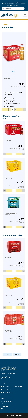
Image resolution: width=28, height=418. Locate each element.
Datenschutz (5, 404)
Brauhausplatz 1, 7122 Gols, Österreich (13, 386)
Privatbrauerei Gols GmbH (14, 415)
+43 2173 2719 (7, 389)
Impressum (5, 406)
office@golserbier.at (8, 392)
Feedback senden (6, 401)
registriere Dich (16, 5)
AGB (3, 408)
